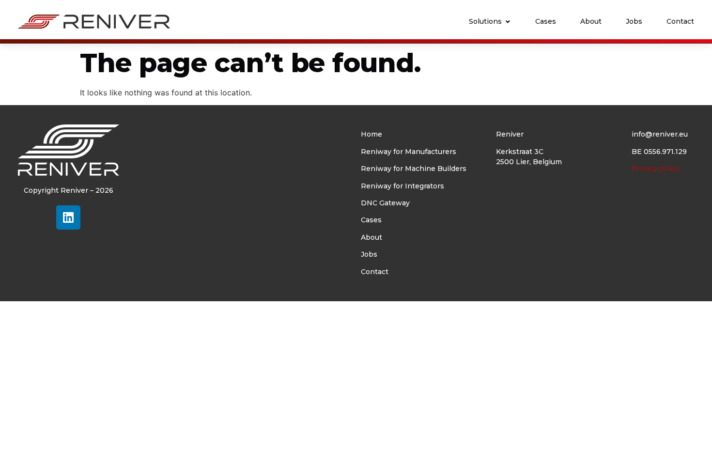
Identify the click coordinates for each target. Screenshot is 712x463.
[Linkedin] (68, 217)
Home (371, 134)
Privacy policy (656, 168)
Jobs (369, 254)
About (371, 237)
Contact (374, 271)
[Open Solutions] (507, 21)
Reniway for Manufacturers (408, 151)
